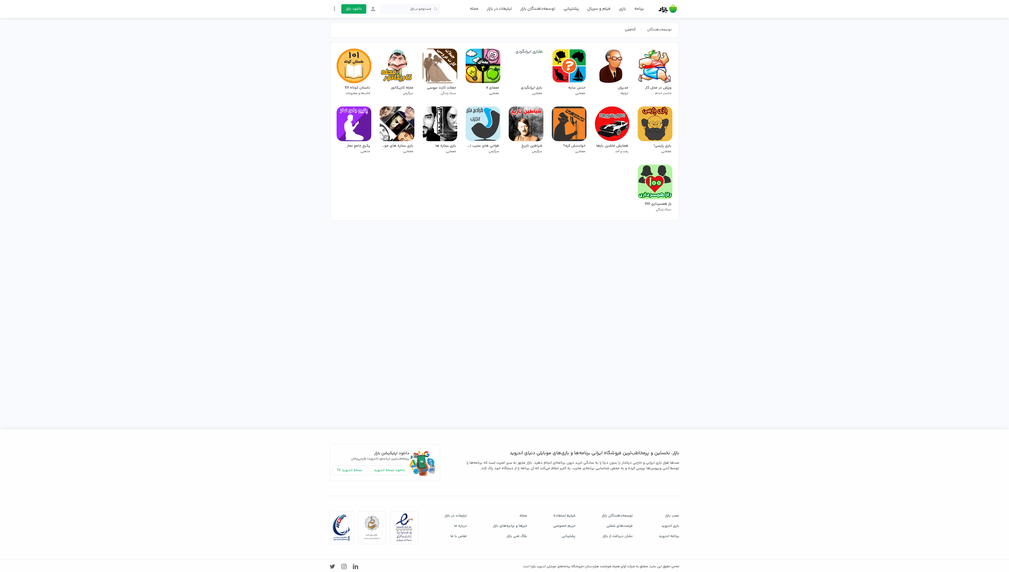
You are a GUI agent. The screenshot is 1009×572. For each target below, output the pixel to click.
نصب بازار (672, 516)
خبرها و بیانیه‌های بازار (510, 526)
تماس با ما (458, 536)
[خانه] (667, 8)
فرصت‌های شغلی (619, 526)
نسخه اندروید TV (349, 470)
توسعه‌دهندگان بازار (537, 9)
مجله (474, 9)
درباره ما (460, 526)
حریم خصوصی (564, 526)
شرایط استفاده (564, 516)
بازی (622, 9)
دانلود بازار (354, 9)
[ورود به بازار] (373, 9)
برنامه (639, 9)
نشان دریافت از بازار (618, 536)
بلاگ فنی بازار (517, 536)
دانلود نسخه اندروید (389, 470)
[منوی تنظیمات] (334, 8)
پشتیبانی (571, 9)
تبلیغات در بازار (499, 9)
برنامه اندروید (669, 536)
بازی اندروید (670, 526)
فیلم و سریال (599, 9)
